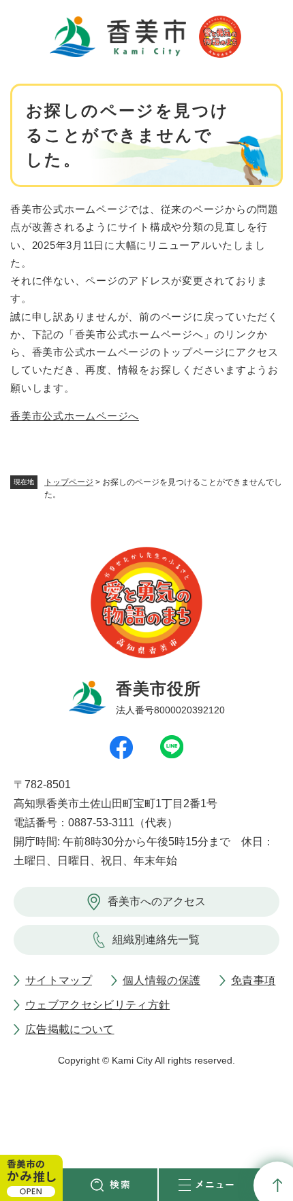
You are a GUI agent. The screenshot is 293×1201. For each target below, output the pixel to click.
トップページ (68, 482)
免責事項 (253, 980)
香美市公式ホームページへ (74, 416)
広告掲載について (69, 1029)
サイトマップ (58, 980)
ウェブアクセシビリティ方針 (97, 1005)
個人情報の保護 (161, 980)
